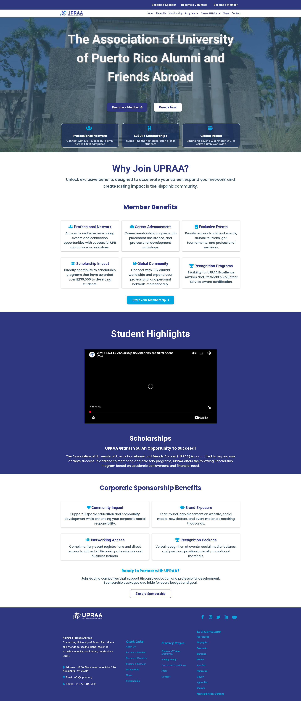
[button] (219, 13)
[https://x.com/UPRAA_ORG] (219, 617)
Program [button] (190, 13)
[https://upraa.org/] (71, 13)
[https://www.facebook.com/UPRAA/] (203, 617)
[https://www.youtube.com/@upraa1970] (235, 617)
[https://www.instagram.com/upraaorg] (211, 617)
